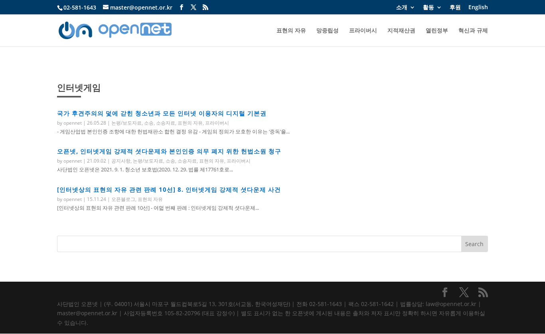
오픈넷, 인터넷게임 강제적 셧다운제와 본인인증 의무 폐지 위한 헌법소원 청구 (169, 151)
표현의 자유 (291, 31)
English (478, 7)
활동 (428, 7)
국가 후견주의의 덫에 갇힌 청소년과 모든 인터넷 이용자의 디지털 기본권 (162, 113)
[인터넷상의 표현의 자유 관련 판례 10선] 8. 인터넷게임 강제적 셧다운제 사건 (169, 189)
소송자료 (165, 122)
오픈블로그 (123, 199)
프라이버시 (363, 31)
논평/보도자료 (126, 122)
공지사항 (120, 160)
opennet (72, 122)
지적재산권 (401, 31)
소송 (149, 122)
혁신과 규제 (473, 31)
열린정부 (437, 31)
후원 (455, 7)
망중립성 (327, 31)
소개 (401, 7)
